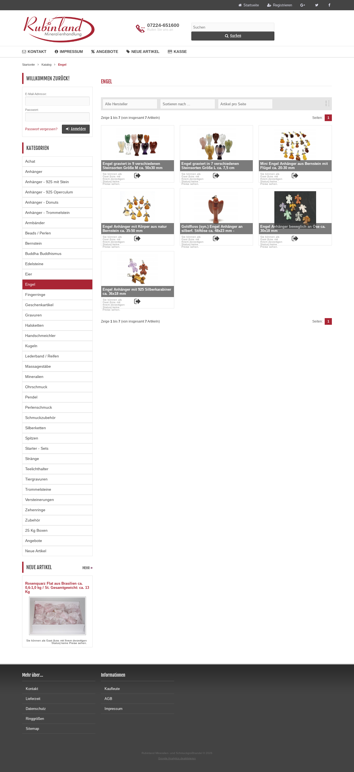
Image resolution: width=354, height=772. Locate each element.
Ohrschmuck (36, 387)
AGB (108, 699)
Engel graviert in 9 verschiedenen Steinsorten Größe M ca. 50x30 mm (133, 166)
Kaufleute (112, 689)
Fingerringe (35, 294)
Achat (30, 161)
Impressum (71, 51)
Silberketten (35, 428)
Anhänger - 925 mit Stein (47, 182)
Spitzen (31, 438)
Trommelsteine (38, 489)
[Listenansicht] (328, 103)
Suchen (233, 36)
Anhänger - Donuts (41, 202)
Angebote (107, 51)
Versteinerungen (39, 499)
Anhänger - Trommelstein (47, 212)
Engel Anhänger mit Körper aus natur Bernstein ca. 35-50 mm (135, 228)
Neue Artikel (145, 51)
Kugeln (31, 346)
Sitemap (32, 729)
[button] (130, 104)
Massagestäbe (38, 366)
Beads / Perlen (38, 233)
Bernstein (33, 243)
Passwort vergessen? (41, 129)
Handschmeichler (40, 335)
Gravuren (33, 315)
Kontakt (37, 51)
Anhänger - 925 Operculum (49, 192)
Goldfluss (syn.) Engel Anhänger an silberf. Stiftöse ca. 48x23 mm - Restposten (212, 230)
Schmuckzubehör (40, 417)
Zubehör (32, 520)
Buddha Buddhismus (43, 253)
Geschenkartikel (39, 305)
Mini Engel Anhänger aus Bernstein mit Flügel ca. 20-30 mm (294, 166)
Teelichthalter (36, 469)
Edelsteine (34, 264)
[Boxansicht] (326, 103)
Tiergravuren (36, 479)
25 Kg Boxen (36, 530)
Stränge (32, 458)
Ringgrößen (35, 719)
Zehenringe (35, 510)
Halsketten (34, 325)
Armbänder (35, 223)
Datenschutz (36, 709)
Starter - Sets (36, 448)
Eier (28, 274)
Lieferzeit (33, 699)
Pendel (31, 397)
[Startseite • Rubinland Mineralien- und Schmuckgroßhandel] (58, 28)
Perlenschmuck (38, 407)
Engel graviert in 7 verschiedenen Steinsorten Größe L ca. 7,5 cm (210, 166)
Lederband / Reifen (42, 356)
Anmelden (76, 129)
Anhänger (33, 171)
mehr (87, 568)
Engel (30, 284)
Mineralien (34, 376)
